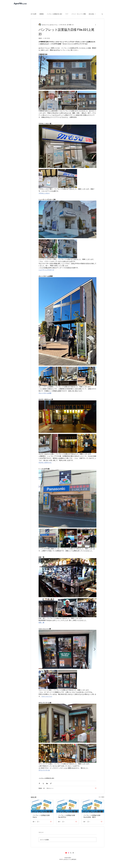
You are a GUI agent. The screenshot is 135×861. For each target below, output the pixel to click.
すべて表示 (101, 797)
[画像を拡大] (48, 100)
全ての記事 (33, 14)
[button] (102, 14)
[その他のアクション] (95, 25)
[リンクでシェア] (51, 783)
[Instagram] (68, 853)
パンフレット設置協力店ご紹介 (54, 14)
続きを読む (91, 14)
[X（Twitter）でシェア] (43, 783)
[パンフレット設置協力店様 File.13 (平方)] (67, 806)
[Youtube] (66, 853)
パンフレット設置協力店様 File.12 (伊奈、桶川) (91, 816)
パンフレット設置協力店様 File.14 (41, 816)
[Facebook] (73, 853)
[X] (71, 853)
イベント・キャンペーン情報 (78, 14)
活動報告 (41, 14)
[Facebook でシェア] (39, 783)
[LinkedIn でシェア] (47, 783)
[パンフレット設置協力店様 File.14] (42, 806)
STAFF (66, 14)
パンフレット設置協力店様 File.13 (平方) (66, 816)
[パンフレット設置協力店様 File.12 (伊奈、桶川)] (93, 806)
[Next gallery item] (94, 577)
